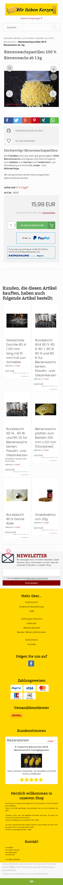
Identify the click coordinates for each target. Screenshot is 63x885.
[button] (8, 120)
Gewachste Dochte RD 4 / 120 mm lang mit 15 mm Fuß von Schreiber (16, 351)
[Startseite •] (31, 9)
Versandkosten (48, 212)
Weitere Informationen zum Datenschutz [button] (26, 873)
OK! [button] (31, 881)
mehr (52, 740)
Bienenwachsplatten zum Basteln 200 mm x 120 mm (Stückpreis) (45, 438)
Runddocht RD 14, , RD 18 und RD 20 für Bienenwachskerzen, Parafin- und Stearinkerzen (16, 442)
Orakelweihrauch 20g (45, 516)
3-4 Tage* (16, 366)
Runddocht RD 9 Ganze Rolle (15, 518)
